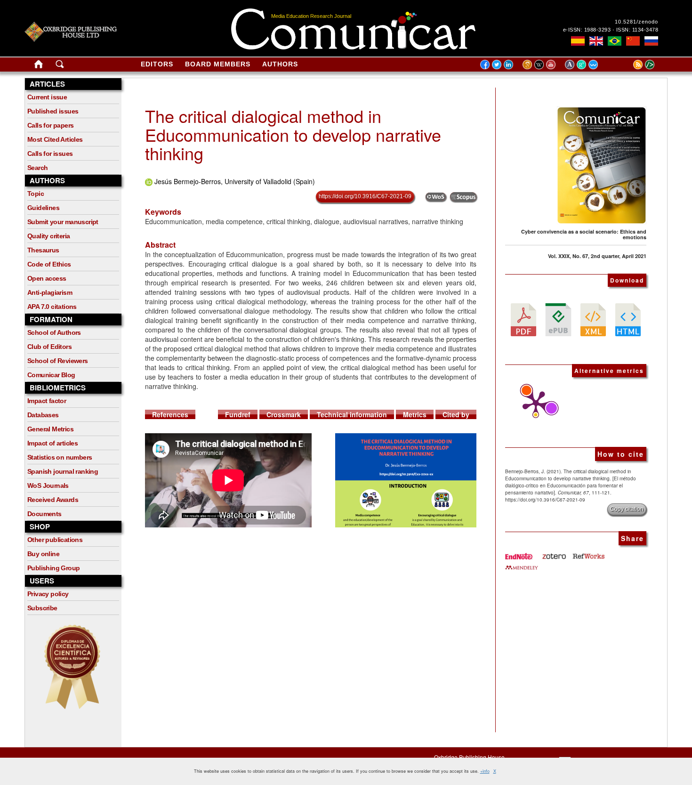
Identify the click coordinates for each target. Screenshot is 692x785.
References (170, 414)
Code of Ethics (49, 264)
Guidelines (43, 207)
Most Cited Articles (55, 139)
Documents (44, 514)
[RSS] (626, 64)
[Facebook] (485, 64)
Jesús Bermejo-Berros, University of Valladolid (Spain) (234, 181)
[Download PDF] (523, 319)
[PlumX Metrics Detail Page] (533, 404)
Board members (217, 64)
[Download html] (628, 319)
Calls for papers (50, 125)
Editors (157, 64)
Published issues (52, 111)
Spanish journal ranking (62, 471)
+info (485, 771)
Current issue (47, 97)
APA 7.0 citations (52, 306)
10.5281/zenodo (636, 21)
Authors (280, 64)
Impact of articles (52, 443)
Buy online (43, 554)
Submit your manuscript (62, 222)
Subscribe (42, 608)
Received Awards (52, 499)
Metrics (414, 414)
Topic (35, 193)
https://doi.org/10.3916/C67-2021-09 (365, 196)
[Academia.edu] (570, 64)
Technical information (352, 414)
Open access (46, 278)
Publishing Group (53, 568)
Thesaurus (43, 250)
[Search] (59, 66)
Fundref (237, 414)
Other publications (54, 539)
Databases (43, 415)
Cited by (456, 414)
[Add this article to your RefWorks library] (588, 552)
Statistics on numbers (59, 457)
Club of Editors (49, 346)
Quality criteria (48, 236)
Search (37, 167)
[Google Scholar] (528, 64)
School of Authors (54, 332)
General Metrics (50, 429)
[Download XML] (593, 319)
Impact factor (46, 401)
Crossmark (283, 414)
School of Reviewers (57, 360)
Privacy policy (48, 594)
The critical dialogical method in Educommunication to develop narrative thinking (293, 134)
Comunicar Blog (51, 375)
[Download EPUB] (558, 319)
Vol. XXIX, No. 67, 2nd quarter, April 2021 (597, 255)
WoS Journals (48, 485)
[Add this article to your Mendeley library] (521, 564)
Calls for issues (49, 153)
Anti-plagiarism (49, 292)
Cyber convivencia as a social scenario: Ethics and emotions (583, 234)
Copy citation (627, 509)
